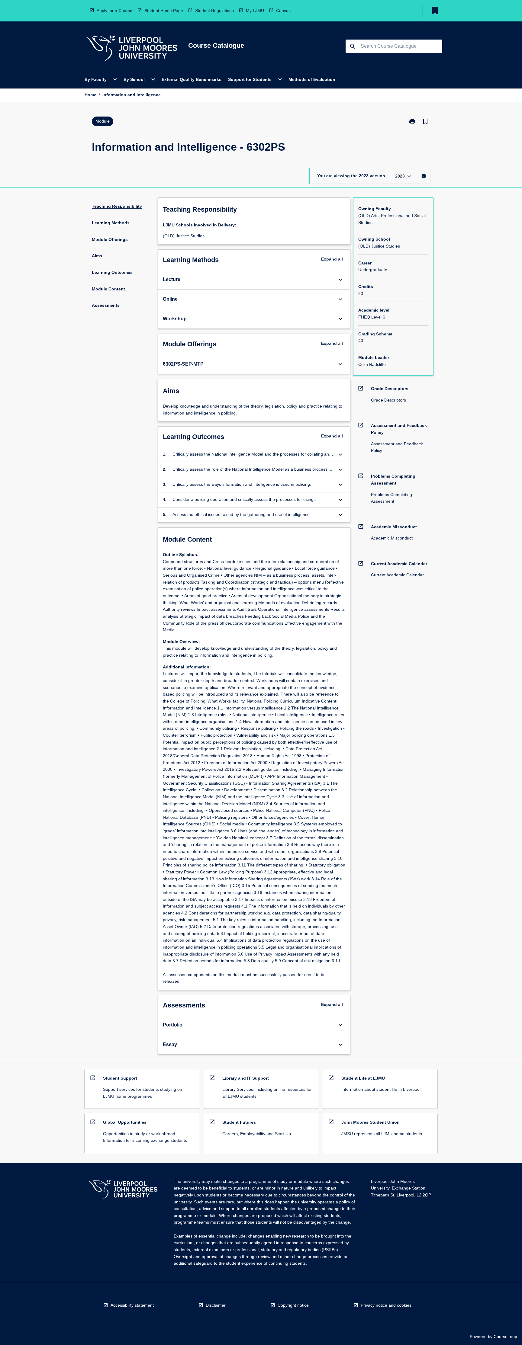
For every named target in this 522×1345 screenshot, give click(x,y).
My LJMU (255, 10)
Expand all (332, 259)
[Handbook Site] (123, 1190)
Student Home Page (163, 10)
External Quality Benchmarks (191, 79)
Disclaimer (216, 1305)
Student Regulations (214, 10)
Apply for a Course (114, 10)
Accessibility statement (132, 1305)
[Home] (131, 49)
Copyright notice (293, 1305)
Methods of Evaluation (311, 79)
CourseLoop (505, 1336)
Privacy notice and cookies (386, 1305)
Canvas (283, 10)
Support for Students (250, 79)
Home (90, 94)
